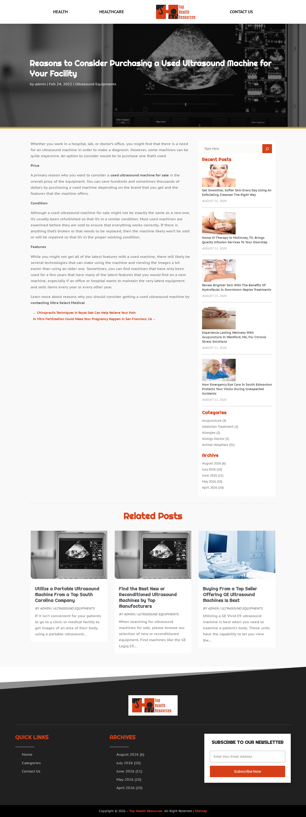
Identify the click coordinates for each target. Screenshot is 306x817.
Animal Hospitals (215, 445)
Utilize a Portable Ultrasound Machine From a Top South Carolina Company (67, 594)
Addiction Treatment (218, 427)
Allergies (208, 433)
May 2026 (209, 481)
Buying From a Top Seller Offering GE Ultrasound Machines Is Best (230, 594)
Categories (31, 763)
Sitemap (201, 811)
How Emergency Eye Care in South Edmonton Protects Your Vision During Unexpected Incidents (237, 389)
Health (60, 11)
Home (27, 754)
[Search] (267, 148)
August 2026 (211, 463)
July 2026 (209, 469)
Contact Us (241, 11)
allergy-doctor (213, 439)
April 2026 (209, 487)
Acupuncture (212, 421)
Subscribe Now (247, 771)
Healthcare (111, 11)
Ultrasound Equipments (95, 84)
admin (40, 84)
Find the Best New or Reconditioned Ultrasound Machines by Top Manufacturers (148, 597)
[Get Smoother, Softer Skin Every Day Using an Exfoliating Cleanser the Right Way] (219, 176)
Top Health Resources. (146, 811)
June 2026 (209, 475)
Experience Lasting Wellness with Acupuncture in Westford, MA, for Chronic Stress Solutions (234, 337)
